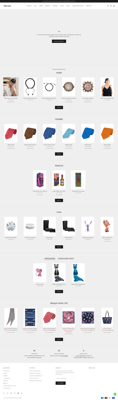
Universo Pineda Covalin (78, 5)
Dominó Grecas (49, 237)
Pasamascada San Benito (87, 98)
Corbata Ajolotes (68, 144)
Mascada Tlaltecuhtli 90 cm (69, 328)
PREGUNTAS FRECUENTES (35, 381)
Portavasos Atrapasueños (11, 237)
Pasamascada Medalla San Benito (68, 98)
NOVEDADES (28, 5)
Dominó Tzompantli (69, 237)
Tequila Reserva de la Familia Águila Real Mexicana (59, 191)
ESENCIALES (47, 5)
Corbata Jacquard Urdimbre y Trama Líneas (49, 328)
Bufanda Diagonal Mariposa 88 (11, 328)
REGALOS (62, 5)
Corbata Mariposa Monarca (30, 144)
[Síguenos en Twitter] (7, 393)
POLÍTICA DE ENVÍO (34, 378)
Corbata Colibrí (11, 144)
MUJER (35, 5)
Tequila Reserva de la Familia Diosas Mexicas (78, 191)
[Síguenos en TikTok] (21, 393)
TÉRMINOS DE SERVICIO (35, 373)
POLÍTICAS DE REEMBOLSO (35, 376)
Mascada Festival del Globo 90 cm (87, 328)
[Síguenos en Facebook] (4, 393)
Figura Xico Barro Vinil (107, 237)
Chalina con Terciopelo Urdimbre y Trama (30, 328)
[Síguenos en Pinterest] (14, 393)
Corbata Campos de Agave (49, 144)
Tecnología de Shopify (17, 397)
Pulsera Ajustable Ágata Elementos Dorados (49, 98)
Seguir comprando (59, 41)
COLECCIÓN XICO (66, 258)
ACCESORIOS (55, 5)
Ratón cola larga (40, 284)
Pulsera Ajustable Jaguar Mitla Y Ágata (30, 98)
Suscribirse (61, 383)
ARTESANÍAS (49, 258)
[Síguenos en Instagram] (11, 393)
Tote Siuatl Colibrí (107, 328)
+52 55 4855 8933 (80, 356)
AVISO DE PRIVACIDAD (34, 371)
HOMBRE (41, 5)
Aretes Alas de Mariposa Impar (107, 98)
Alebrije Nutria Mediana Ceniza (59, 284)
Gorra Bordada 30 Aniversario (11, 98)
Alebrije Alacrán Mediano (87, 237)
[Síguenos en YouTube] (18, 393)
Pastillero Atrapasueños (30, 237)
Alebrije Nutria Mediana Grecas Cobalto (78, 284)
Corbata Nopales (107, 144)
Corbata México (87, 144)
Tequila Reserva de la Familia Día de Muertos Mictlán (40, 191)
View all (59, 107)
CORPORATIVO (89, 5)
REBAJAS (68, 5)
